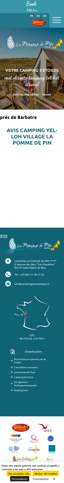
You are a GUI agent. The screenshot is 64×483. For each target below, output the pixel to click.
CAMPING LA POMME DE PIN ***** (35, 261)
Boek (31, 6)
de (44, 15)
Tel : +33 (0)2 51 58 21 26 (29, 274)
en (38, 15)
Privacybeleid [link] (40, 478)
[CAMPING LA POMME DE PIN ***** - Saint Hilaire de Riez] (32, 246)
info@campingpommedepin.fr (32, 283)
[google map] (32, 211)
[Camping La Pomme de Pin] (32, 45)
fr (31, 15)
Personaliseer (20, 478)
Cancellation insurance (26, 367)
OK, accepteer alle (18, 473)
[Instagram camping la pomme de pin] (5, 235)
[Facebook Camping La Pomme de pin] (1, 235)
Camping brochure (23, 377)
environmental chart (24, 372)
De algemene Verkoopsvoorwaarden (25, 383)
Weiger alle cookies (45, 473)
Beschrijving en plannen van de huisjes (30, 361)
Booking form (21, 390)
